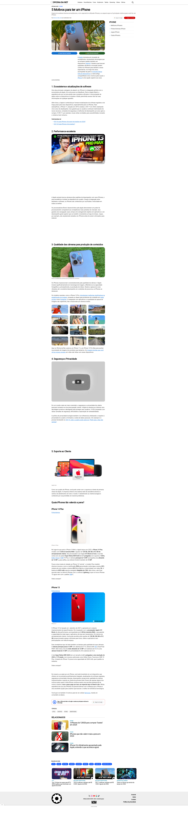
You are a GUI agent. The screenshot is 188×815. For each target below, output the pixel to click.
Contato (133, 799)
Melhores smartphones (79, 780)
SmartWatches (88, 2)
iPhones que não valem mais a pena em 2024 (85, 735)
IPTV (53, 780)
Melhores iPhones (116, 25)
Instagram (63, 299)
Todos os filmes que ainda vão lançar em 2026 (125, 783)
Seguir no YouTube (130, 17)
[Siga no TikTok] (99, 796)
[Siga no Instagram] (92, 796)
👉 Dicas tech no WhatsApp (92, 53)
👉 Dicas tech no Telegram (64, 53)
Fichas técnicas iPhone (118, 29)
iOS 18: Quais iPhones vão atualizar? (64, 124)
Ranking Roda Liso (107, 764)
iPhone (60, 6)
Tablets (106, 2)
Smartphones (73, 711)
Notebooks (100, 2)
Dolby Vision (55, 558)
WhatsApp (78, 764)
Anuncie (133, 794)
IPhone (66, 711)
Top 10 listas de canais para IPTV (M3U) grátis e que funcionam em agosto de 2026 (61, 784)
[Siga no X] (89, 796)
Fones (94, 2)
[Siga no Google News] (96, 796)
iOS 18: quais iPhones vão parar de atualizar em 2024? (69, 121)
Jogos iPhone (115, 32)
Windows (85, 764)
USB (70, 574)
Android (88, 63)
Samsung (87, 693)
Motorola (65, 764)
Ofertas (123, 2)
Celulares (80, 2)
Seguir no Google (119, 17)
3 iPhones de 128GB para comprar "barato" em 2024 (86, 724)
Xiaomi (91, 764)
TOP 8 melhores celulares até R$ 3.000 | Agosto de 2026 (83, 783)
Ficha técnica (56, 512)
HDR (62, 558)
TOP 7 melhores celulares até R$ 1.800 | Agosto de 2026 (104, 783)
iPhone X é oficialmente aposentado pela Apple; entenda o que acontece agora (85, 746)
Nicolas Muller (57, 17)
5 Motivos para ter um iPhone (71, 9)
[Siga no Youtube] (94, 796)
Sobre (134, 797)
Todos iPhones (115, 35)
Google (59, 764)
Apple (81, 57)
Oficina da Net (55, 6)
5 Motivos (60, 711)
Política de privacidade (129, 802)
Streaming (112, 2)
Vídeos (118, 2)
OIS (96, 647)
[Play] (78, 382)
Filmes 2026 (97, 764)
